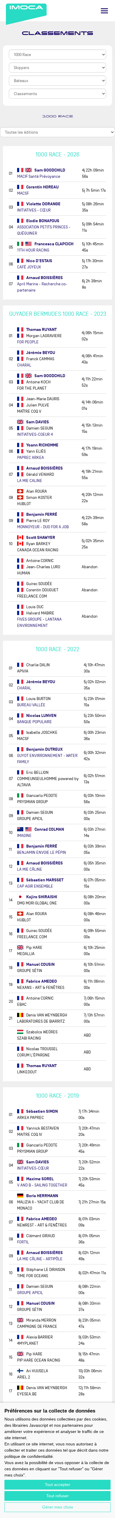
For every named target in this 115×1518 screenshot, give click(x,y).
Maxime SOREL (39, 1178)
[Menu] (104, 10)
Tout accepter (57, 1484)
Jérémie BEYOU (40, 352)
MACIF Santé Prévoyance (38, 176)
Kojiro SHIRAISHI (41, 896)
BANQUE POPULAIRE (34, 722)
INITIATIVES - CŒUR (34, 210)
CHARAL (24, 365)
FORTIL (23, 1242)
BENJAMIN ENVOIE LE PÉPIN (41, 852)
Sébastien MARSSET (44, 880)
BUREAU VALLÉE (31, 705)
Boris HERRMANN (41, 1195)
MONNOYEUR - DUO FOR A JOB (43, 527)
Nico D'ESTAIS (38, 260)
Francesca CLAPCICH (53, 243)
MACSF (23, 193)
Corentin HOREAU (42, 187)
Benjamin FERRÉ (41, 514)
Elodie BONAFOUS (42, 220)
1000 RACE (57, 116)
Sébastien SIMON (41, 1111)
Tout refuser (57, 1495)
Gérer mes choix (57, 1507)
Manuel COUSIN (40, 964)
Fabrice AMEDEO (41, 981)
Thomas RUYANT (41, 329)
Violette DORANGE (42, 203)
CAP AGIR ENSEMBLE (35, 886)
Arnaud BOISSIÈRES (44, 277)
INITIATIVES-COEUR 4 (35, 434)
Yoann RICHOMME (41, 445)
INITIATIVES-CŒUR (33, 1168)
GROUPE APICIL (30, 1292)
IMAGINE (24, 835)
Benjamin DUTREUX (44, 749)
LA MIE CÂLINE (29, 869)
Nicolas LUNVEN (40, 715)
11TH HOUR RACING (33, 250)
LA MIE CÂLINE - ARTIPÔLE (40, 1259)
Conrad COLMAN (49, 829)
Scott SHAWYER (40, 537)
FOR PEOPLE (28, 342)
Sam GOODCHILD (49, 170)
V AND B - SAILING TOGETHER (42, 1185)
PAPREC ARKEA (30, 457)
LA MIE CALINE (29, 480)
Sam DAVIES (37, 422)
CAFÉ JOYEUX (29, 267)
